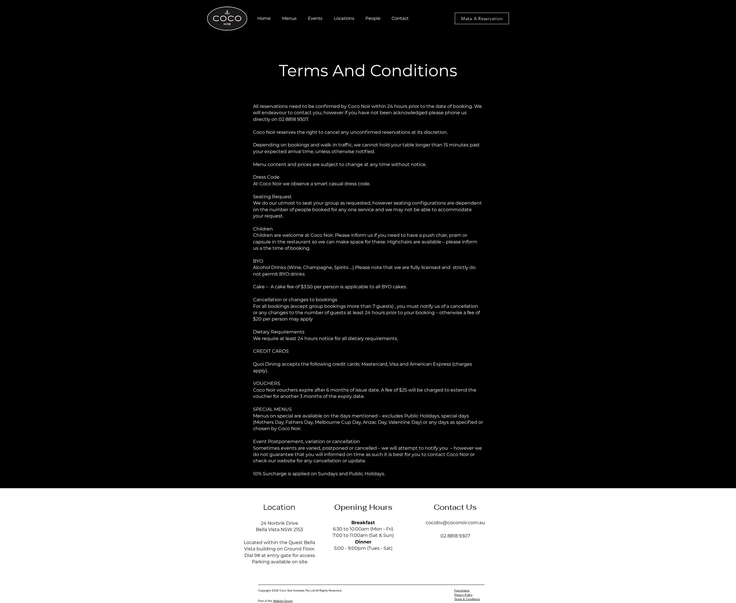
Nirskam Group (283, 600)
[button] (289, 18)
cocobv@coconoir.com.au (455, 522)
